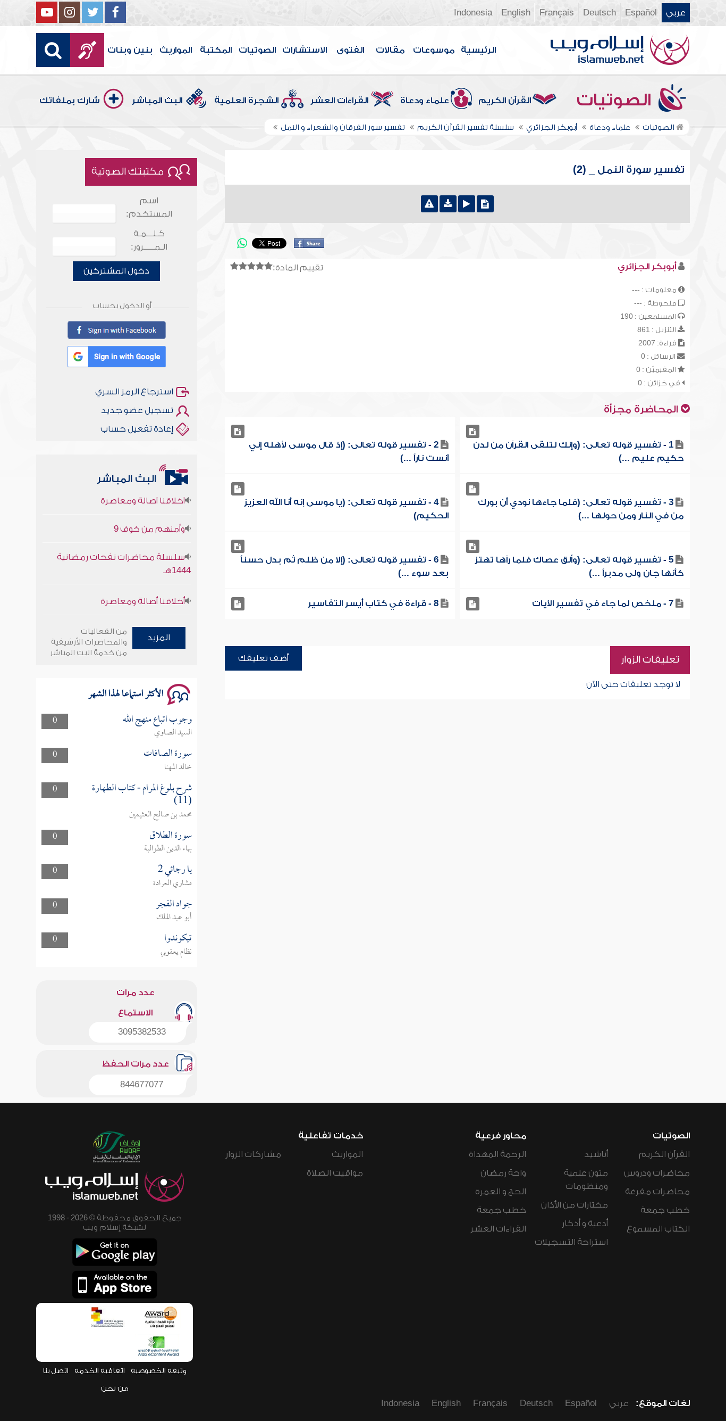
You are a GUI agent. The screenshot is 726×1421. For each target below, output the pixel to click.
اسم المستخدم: (149, 207)
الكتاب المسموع (658, 1229)
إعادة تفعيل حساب (136, 429)
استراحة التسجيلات (571, 1242)
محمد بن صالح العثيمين (160, 814)
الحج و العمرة (500, 1191)
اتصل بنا (56, 1371)
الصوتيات (257, 50)
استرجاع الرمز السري (134, 391)
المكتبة (216, 50)
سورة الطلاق (170, 835)
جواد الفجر (174, 904)
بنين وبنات (130, 50)
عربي (676, 13)
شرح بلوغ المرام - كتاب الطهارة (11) (142, 795)
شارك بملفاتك (69, 100)
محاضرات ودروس (657, 1173)
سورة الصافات (167, 753)
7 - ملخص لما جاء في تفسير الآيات (602, 603)
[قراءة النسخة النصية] (485, 203)
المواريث (175, 50)
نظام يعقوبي (176, 952)
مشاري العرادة (172, 883)
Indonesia (473, 13)
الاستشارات (304, 50)
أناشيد (596, 1154)
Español (641, 13)
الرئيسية (478, 50)
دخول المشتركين (116, 271)
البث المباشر (157, 100)
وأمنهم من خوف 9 (149, 513)
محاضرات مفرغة (657, 1191)
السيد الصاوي (173, 732)
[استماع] (466, 203)
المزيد (158, 637)
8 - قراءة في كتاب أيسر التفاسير (373, 603)
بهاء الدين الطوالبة (168, 848)
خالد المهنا (178, 767)
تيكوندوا (178, 938)
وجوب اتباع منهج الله (157, 719)
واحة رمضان (503, 1173)
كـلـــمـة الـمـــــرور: (149, 240)
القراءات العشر (339, 100)
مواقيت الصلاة (335, 1173)
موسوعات (433, 50)
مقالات (390, 50)
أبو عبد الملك (174, 917)
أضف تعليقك (263, 658)
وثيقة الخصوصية (159, 1371)
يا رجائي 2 (175, 870)
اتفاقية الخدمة (99, 1371)
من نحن (115, 1388)
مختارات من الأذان (574, 1205)
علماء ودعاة (424, 100)
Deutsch (599, 13)
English (515, 13)
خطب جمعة (665, 1210)
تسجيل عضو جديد (137, 410)
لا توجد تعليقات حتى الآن (633, 684)
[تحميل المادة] (448, 203)
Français (556, 13)
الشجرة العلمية (246, 100)
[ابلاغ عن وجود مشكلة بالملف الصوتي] (429, 203)
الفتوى (350, 50)
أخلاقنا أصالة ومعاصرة (142, 585)
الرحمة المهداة (497, 1154)
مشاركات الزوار (253, 1154)
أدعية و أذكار (585, 1223)
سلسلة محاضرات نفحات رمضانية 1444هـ (123, 547)
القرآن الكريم (504, 100)
